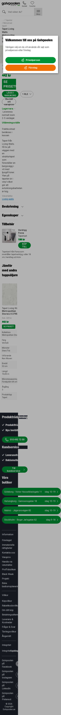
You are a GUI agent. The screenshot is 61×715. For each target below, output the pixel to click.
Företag (33, 67)
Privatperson (33, 60)
